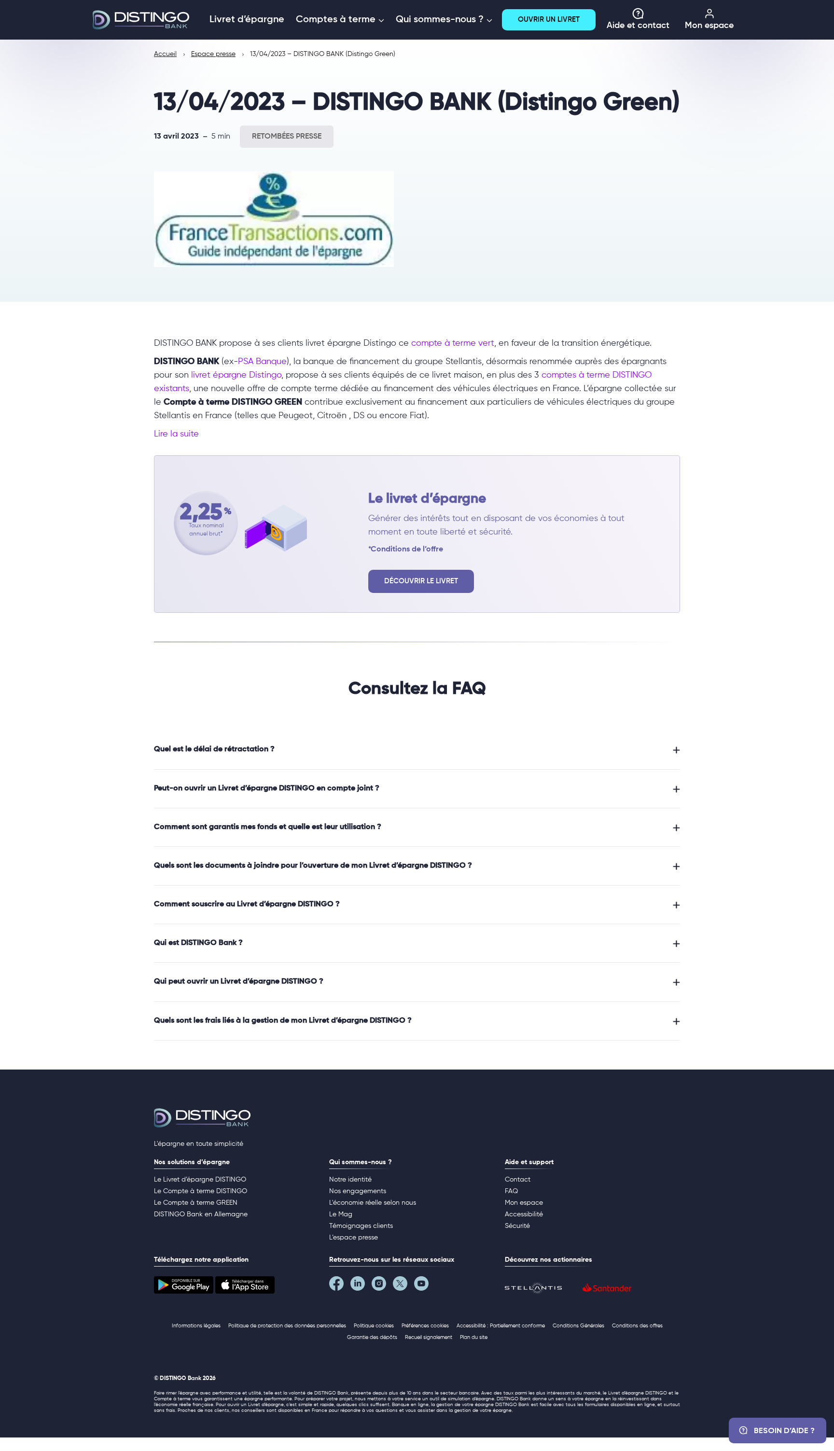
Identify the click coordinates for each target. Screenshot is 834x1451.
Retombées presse (286, 137)
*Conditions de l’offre (405, 549)
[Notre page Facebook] (339, 1286)
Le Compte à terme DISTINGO (200, 1191)
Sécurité (517, 1226)
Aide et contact (638, 25)
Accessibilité (524, 1214)
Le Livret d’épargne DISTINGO (200, 1179)
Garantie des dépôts (372, 1337)
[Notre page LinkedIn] (361, 1286)
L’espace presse (353, 1237)
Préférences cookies (425, 1325)
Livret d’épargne (246, 20)
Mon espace (709, 25)
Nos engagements (357, 1191)
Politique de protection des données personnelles (287, 1325)
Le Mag (340, 1214)
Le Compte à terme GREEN (195, 1202)
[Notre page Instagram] (382, 1286)
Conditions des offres (637, 1325)
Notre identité (350, 1179)
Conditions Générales (578, 1325)
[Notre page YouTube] (424, 1286)
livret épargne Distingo (236, 375)
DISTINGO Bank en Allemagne (201, 1214)
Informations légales (196, 1325)
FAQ (511, 1191)
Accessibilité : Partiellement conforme (501, 1325)
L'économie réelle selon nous (372, 1202)
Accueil (165, 54)
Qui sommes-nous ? (441, 20)
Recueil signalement (428, 1337)
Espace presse (213, 54)
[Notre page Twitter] (403, 1286)
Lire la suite (176, 434)
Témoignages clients (361, 1226)
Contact (517, 1179)
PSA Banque (262, 361)
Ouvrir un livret (549, 19)
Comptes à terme (337, 20)
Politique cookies (374, 1325)
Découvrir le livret (421, 581)
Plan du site (473, 1337)
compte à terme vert (452, 343)
